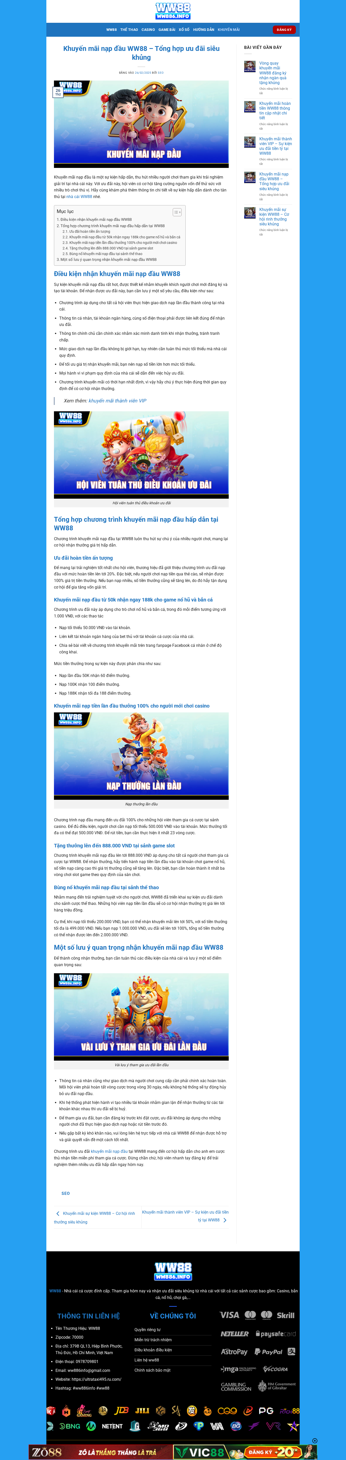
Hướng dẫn (204, 30)
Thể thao (129, 30)
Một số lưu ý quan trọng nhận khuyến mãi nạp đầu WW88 (109, 259)
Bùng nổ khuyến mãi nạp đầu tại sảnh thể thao (105, 254)
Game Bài (167, 30)
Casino (148, 30)
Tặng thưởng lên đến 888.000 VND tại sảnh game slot (111, 248)
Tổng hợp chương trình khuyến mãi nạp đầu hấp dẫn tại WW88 (113, 226)
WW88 (111, 30)
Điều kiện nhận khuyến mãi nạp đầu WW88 (96, 219)
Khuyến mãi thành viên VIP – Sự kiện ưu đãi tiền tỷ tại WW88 (275, 146)
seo (161, 72)
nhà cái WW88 (79, 196)
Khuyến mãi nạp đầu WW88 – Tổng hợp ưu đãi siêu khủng (274, 181)
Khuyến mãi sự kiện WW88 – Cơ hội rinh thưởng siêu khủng (274, 217)
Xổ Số (184, 30)
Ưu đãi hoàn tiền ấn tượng (89, 231)
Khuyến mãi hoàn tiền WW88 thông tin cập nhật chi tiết (275, 111)
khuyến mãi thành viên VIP (117, 401)
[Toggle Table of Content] (174, 212)
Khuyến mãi (229, 30)
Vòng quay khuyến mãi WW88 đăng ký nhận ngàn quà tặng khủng (272, 73)
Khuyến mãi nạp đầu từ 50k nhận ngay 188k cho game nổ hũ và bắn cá (124, 237)
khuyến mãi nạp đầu (109, 1151)
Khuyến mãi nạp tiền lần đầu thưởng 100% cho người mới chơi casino (123, 243)
